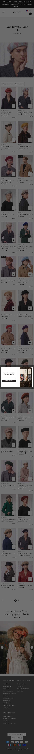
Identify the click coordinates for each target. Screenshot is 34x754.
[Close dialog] (32, 367)
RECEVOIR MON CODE (9, 380)
